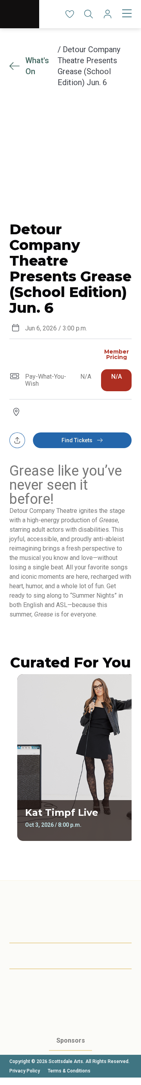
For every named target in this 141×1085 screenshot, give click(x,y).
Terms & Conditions (69, 1071)
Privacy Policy (24, 1071)
